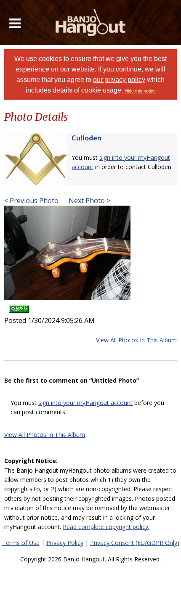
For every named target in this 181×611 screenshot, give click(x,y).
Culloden (86, 138)
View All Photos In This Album (136, 340)
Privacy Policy (64, 543)
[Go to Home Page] (91, 22)
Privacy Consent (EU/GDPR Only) (134, 543)
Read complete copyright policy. (106, 527)
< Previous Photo (31, 200)
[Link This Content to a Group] (19, 306)
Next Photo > (88, 200)
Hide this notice (140, 90)
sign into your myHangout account (85, 403)
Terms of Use (21, 543)
